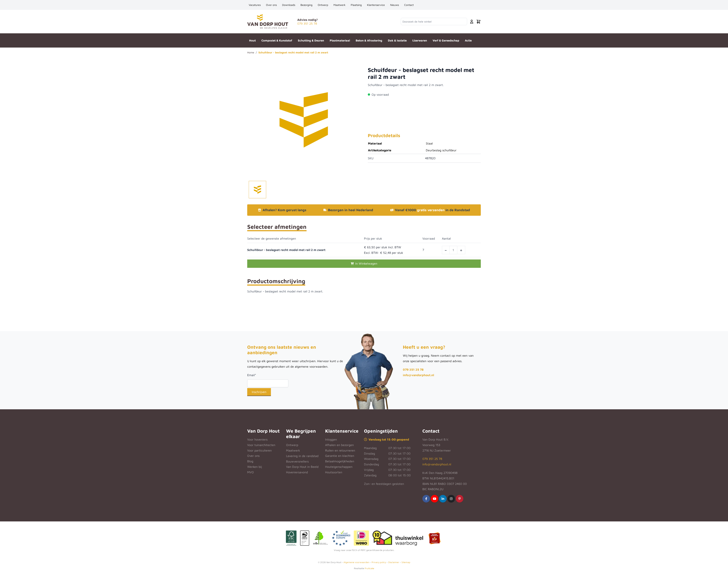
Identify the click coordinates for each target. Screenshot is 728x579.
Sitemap (406, 562)
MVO (250, 472)
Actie (468, 40)
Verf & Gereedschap (446, 40)
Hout (252, 40)
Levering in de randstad (302, 456)
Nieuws (394, 4)
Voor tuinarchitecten (261, 445)
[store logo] (267, 21)
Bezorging (306, 4)
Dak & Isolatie (397, 40)
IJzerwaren (419, 40)
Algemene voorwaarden (356, 562)
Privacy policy (379, 562)
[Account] (471, 21)
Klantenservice (376, 4)
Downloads (288, 4)
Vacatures (255, 4)
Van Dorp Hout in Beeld (302, 466)
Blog (250, 461)
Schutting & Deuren (311, 40)
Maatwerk (339, 4)
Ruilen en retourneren (340, 450)
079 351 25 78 (413, 369)
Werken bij (254, 466)
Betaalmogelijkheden (339, 461)
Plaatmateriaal (340, 40)
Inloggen (331, 439)
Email (251, 375)
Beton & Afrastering (369, 40)
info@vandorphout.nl (418, 375)
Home (250, 52)
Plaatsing (356, 4)
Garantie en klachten (339, 455)
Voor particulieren (259, 450)
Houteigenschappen (338, 466)
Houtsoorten (333, 472)
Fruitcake (369, 568)
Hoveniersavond (297, 472)
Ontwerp (323, 4)
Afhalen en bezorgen (339, 445)
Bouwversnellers (297, 461)
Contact (409, 4)
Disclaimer (393, 562)
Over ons (271, 4)
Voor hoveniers (257, 439)
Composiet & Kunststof (276, 40)
